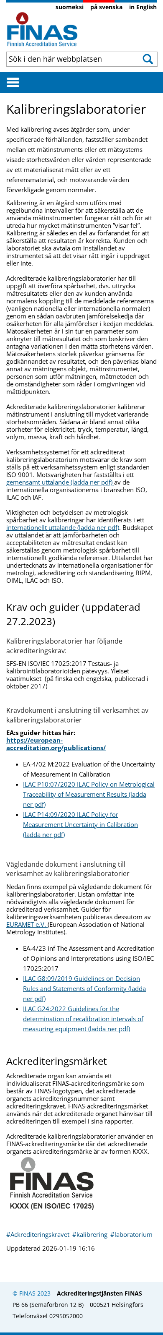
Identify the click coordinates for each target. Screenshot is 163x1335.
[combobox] (69, 58)
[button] (148, 59)
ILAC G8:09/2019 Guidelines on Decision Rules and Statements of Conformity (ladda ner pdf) (84, 988)
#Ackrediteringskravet (38, 1234)
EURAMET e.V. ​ (27, 924)
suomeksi (70, 7)
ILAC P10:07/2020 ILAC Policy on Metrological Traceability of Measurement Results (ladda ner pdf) (89, 794)
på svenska (106, 7)
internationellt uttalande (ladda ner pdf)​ (62, 527)
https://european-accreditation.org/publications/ (56, 744)
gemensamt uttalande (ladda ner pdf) (60, 482)
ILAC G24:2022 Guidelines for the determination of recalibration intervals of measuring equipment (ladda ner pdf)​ (83, 1018)
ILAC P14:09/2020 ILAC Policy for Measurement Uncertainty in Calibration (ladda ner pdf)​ (80, 824)
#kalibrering (90, 1234)
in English (143, 7)
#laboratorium (131, 1234)
